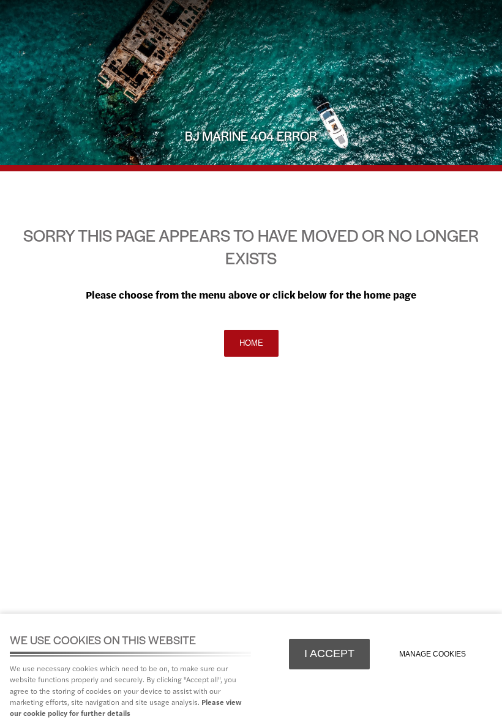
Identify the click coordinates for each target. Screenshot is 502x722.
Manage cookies (432, 654)
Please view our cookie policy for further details (125, 707)
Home (251, 343)
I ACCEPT (329, 653)
